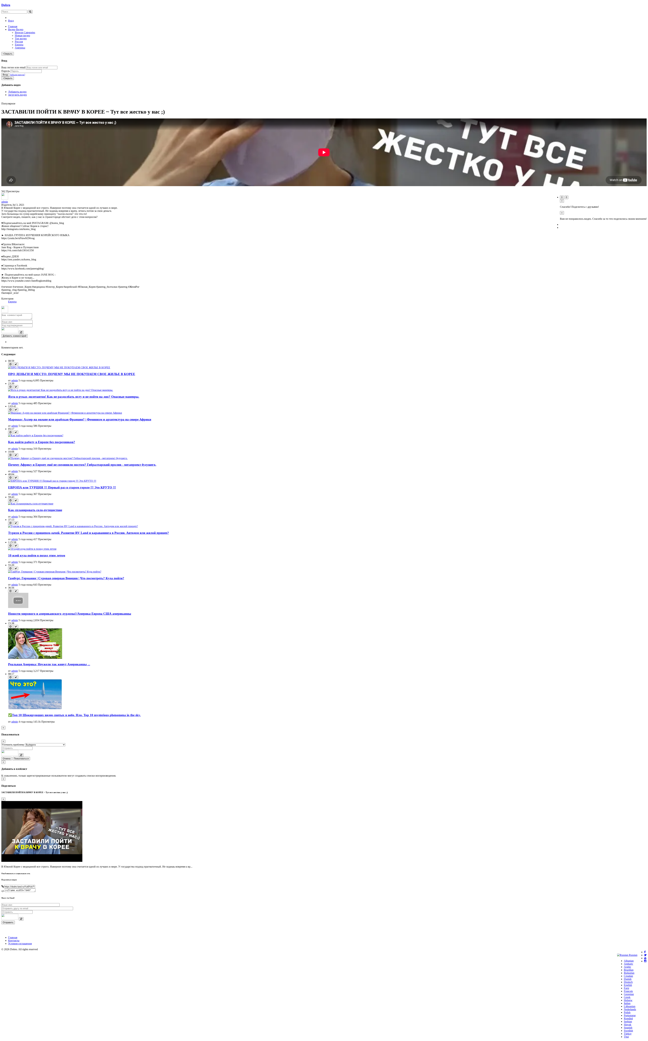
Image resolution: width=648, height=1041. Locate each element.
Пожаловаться (21, 758)
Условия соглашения (20, 943)
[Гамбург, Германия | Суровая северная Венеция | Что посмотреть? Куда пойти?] (54, 571)
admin (4, 201)
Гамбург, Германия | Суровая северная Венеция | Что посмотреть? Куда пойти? (66, 578)
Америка (20, 47)
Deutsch (628, 982)
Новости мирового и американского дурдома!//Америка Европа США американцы (69, 613)
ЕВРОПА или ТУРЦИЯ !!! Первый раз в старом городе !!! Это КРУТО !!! (62, 487)
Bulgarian (629, 972)
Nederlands (630, 1009)
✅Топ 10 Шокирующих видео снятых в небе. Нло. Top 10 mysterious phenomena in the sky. (74, 715)
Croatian (628, 976)
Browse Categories (25, 32)
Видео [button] (11, 29)
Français (628, 991)
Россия (19, 41)
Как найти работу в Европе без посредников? (41, 442)
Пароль (5, 71)
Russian (632, 955)
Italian (627, 1003)
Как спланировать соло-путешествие (35, 510)
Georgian (629, 994)
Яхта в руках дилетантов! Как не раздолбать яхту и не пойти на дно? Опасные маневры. (73, 396)
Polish (627, 1012)
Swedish (628, 1030)
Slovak (627, 1024)
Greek (627, 997)
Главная (12, 26)
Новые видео (22, 35)
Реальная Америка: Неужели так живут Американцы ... (49, 664)
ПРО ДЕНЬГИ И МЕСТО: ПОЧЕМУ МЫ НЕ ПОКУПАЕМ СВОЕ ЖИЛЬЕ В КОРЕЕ (71, 374)
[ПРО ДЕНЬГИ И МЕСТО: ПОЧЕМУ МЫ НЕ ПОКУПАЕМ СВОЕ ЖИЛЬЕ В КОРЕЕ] (59, 367)
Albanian (629, 960)
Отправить (8, 922)
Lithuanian (629, 1006)
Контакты (13, 940)
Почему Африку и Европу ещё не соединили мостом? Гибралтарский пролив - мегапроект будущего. (82, 464)
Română (628, 1018)
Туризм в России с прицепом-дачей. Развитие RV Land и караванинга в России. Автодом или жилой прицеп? (88, 533)
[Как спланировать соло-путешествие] (30, 503)
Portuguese (630, 1015)
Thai (626, 1036)
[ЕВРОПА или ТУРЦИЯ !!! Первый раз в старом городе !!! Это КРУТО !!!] (52, 480)
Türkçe (627, 1033)
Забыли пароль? (17, 74)
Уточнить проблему (12, 744)
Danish (627, 979)
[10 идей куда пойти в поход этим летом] (32, 548)
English (628, 985)
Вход (11, 20)
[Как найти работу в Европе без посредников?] (35, 435)
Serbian (628, 1021)
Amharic (628, 963)
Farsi (626, 988)
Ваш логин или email (13, 67)
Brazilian (628, 969)
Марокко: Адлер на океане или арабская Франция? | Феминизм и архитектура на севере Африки (79, 419)
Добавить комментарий (14, 336)
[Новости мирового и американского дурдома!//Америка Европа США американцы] (18, 607)
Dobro (5, 5)
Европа (19, 44)
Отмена (6, 758)
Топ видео (21, 38)
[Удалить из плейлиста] (15, 364)
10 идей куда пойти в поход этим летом (36, 555)
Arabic (627, 966)
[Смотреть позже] (10, 364)
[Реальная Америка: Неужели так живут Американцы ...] (35, 657)
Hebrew (628, 1000)
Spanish (628, 1027)
